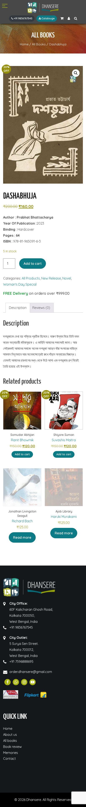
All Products (31, 278)
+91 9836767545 (22, 18)
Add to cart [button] (22, 454)
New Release (51, 278)
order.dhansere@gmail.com (30, 672)
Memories (10, 753)
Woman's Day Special (20, 284)
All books (10, 741)
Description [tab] (18, 308)
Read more (22, 537)
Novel (66, 278)
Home (7, 728)
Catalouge (48, 18)
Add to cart (33, 263)
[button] (76, 73)
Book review (12, 747)
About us (10, 734)
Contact (9, 758)
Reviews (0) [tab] (41, 308)
